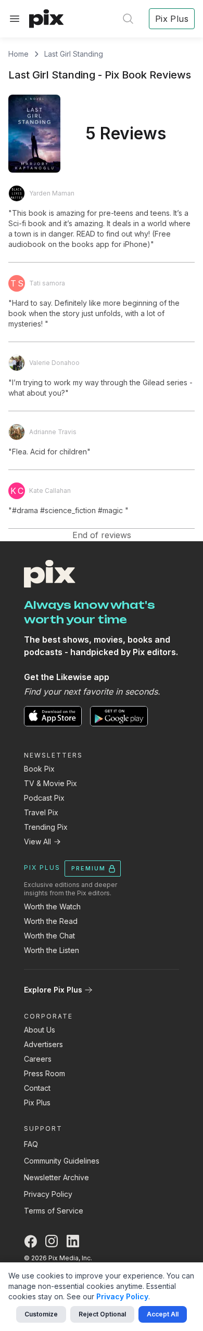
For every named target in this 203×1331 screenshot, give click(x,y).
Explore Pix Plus (53, 989)
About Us (39, 1029)
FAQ (31, 1144)
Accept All (163, 1314)
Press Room (44, 1073)
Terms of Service (53, 1210)
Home (18, 53)
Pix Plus (37, 1102)
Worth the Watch (52, 906)
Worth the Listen (51, 950)
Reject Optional (102, 1314)
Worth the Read (51, 921)
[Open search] (128, 18)
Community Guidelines (61, 1160)
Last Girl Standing (73, 53)
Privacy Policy (48, 1194)
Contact (37, 1088)
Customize (41, 1314)
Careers (38, 1058)
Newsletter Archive (56, 1177)
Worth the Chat (49, 935)
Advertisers (43, 1044)
